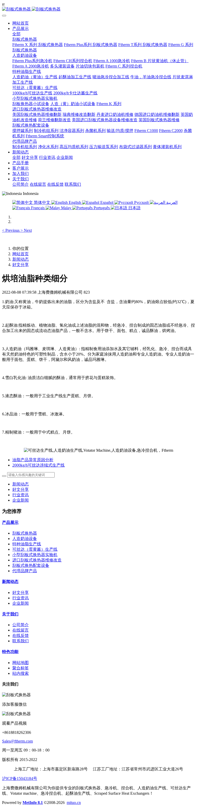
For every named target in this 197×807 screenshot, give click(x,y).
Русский (141, 202)
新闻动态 (20, 259)
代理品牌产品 (24, 571)
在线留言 (20, 630)
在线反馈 (20, 635)
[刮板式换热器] (98, 9)
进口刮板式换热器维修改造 (37, 560)
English (75, 202)
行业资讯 (20, 495)
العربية (171, 202)
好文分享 (20, 264)
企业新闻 (20, 500)
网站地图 (20, 662)
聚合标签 (20, 668)
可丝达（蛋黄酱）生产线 (34, 549)
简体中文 (42, 202)
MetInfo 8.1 (33, 802)
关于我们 (10, 614)
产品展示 (10, 522)
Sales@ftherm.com (17, 741)
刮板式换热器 (24, 533)
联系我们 (20, 641)
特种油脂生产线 (26, 544)
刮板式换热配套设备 (30, 565)
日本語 (134, 208)
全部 (16, 34)
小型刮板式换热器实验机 (34, 554)
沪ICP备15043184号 (19, 778)
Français (38, 208)
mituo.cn (74, 802)
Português (102, 208)
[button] (11, 230)
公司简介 (20, 625)
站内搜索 (20, 673)
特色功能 (10, 651)
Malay (66, 208)
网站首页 (20, 23)
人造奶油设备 (24, 538)
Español (106, 202)
